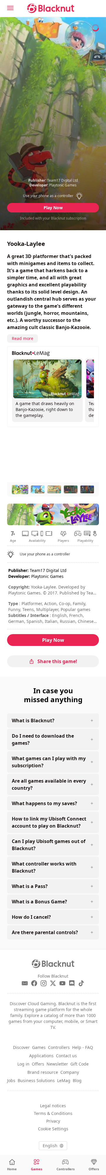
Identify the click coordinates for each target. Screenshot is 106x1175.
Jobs (11, 1080)
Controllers (59, 1047)
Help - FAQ (82, 1047)
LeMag (63, 1080)
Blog (77, 1080)
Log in (23, 1064)
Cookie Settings (53, 1129)
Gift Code (79, 1064)
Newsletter (57, 1064)
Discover (21, 1047)
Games (39, 1047)
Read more (22, 338)
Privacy (53, 1121)
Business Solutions (36, 1080)
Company (69, 1072)
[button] (53, 195)
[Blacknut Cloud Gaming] (50, 8)
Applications (41, 1055)
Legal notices (53, 1105)
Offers (38, 1064)
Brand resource (42, 1072)
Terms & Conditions (53, 1113)
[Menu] (10, 8)
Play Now (53, 207)
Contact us (66, 1055)
